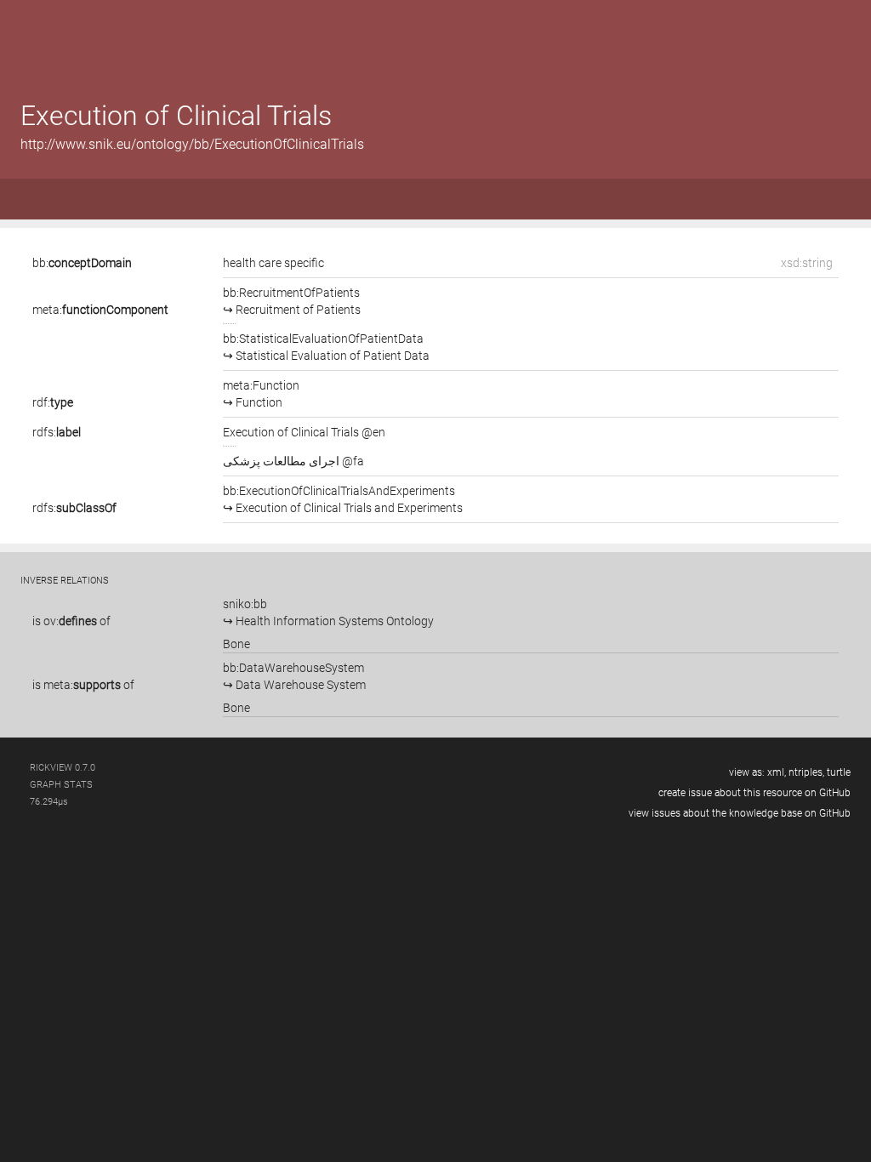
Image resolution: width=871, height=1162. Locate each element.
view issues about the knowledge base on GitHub (740, 813)
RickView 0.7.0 (62, 767)
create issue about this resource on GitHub (754, 793)
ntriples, (806, 772)
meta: (100, 309)
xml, (776, 772)
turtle (839, 772)
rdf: (52, 402)
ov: (70, 621)
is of (71, 621)
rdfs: (56, 432)
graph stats (61, 784)
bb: (82, 263)
